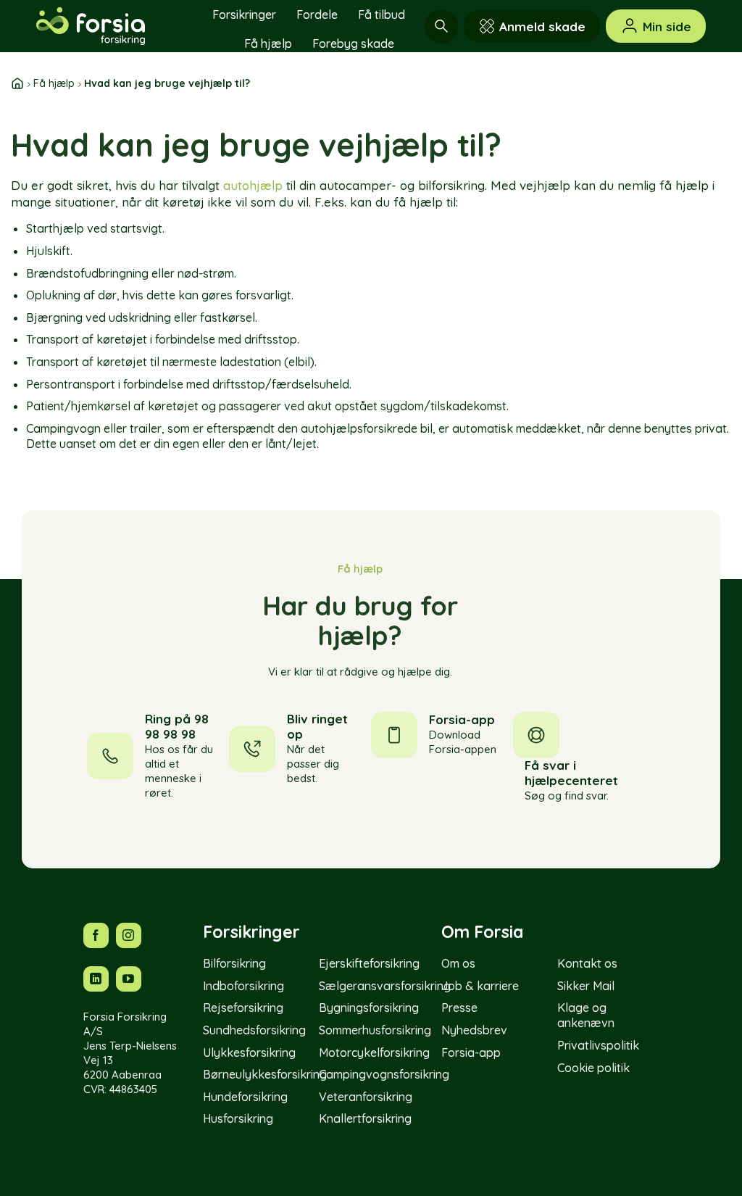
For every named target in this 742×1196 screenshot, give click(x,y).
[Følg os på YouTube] (128, 979)
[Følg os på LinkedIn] (96, 979)
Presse (459, 1007)
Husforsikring (238, 1118)
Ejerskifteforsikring (369, 963)
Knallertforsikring (365, 1118)
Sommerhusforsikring (375, 1030)
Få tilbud (381, 14)
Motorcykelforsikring (374, 1052)
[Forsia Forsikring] (108, 26)
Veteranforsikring (365, 1096)
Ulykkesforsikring (249, 1052)
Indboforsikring (243, 986)
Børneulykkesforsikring (265, 1074)
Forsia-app (471, 1052)
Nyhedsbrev (474, 1030)
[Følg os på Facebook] (96, 935)
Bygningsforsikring (369, 1007)
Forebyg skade (353, 43)
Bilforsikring (234, 963)
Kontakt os (587, 963)
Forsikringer (244, 14)
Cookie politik (593, 1067)
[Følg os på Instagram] (128, 935)
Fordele (317, 14)
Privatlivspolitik (598, 1045)
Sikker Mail (585, 986)
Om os (458, 963)
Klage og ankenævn (585, 1015)
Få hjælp (268, 43)
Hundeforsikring (245, 1096)
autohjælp (253, 185)
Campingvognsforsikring (384, 1074)
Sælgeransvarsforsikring (385, 986)
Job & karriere (480, 986)
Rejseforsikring (243, 1007)
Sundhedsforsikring (254, 1030)
